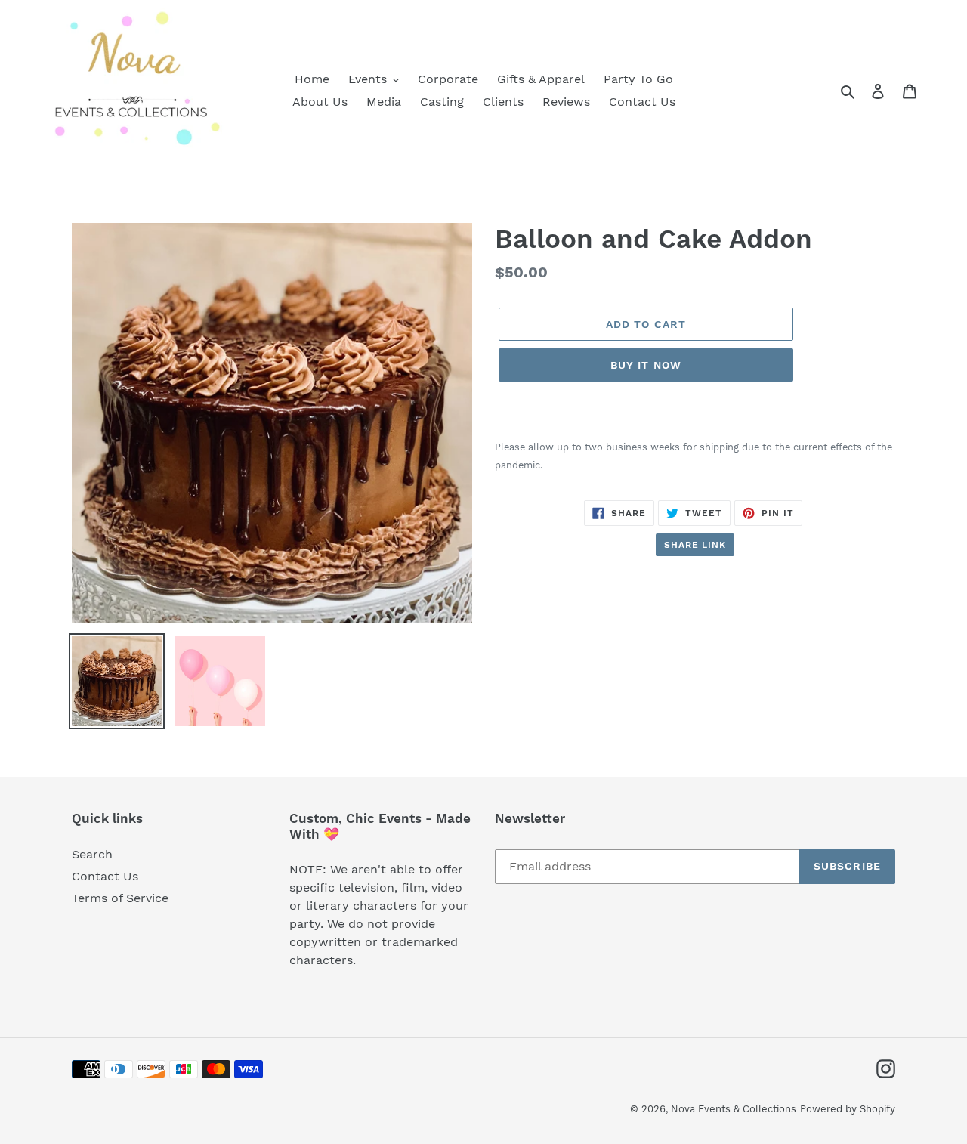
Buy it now (645, 365)
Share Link (695, 545)
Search (92, 854)
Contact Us (105, 876)
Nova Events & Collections (733, 1109)
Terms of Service (120, 898)
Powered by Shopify (847, 1109)
